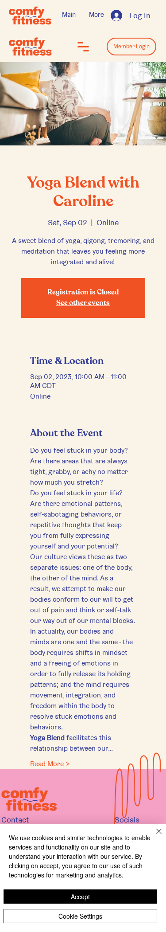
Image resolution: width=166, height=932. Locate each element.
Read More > (50, 763)
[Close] (153, 836)
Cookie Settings (80, 916)
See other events (83, 303)
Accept (80, 896)
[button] (83, 46)
